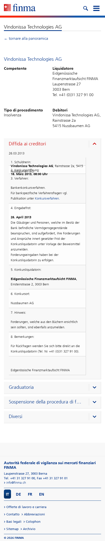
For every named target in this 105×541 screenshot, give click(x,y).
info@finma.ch (16, 482)
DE (18, 494)
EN (41, 494)
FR (30, 494)
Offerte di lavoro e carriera (26, 507)
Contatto (13, 514)
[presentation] (53, 144)
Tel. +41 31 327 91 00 (19, 478)
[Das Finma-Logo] (20, 8)
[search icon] (85, 8)
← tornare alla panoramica (26, 38)
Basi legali (13, 521)
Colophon (33, 521)
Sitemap (12, 529)
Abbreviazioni (34, 514)
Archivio (29, 529)
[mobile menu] (96, 8)
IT (7, 494)
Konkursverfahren (47, 198)
